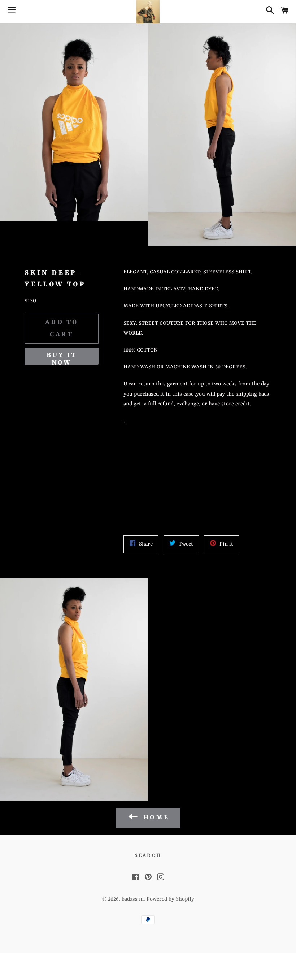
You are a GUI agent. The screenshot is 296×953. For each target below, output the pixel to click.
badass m (133, 899)
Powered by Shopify (170, 899)
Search (148, 855)
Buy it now (62, 358)
